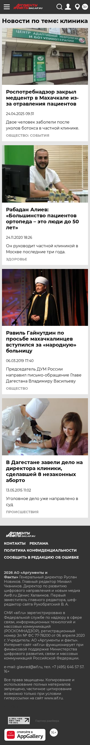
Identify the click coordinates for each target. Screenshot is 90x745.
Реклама (39, 543)
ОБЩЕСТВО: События (27, 135)
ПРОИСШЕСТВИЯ (22, 512)
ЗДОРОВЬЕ (16, 259)
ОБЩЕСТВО (17, 388)
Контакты (15, 543)
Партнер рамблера (47, 720)
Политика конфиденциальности (40, 550)
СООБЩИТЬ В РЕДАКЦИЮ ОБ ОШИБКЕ (41, 557)
